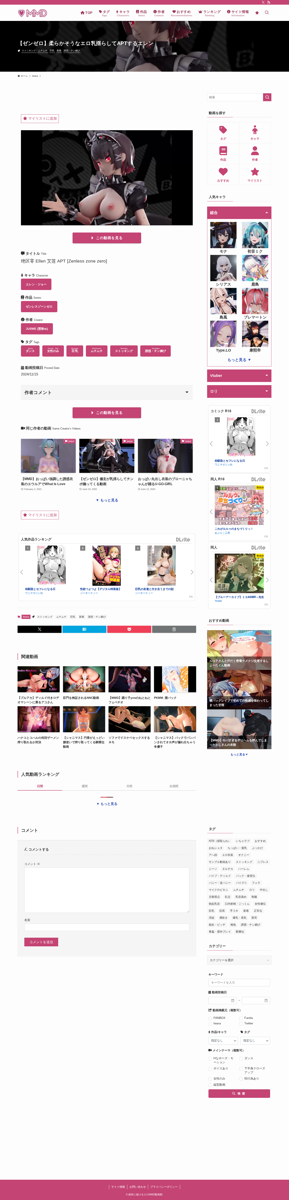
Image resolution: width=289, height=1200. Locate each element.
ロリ (252, 889)
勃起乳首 (214, 903)
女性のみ (219, 1078)
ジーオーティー (89, 593)
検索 (240, 1093)
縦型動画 (219, 1084)
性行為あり (251, 1078)
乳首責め (240, 896)
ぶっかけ (257, 848)
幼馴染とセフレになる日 (40, 589)
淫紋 (211, 917)
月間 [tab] (129, 786)
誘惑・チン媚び (72, 50)
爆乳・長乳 (239, 917)
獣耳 (254, 917)
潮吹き (223, 917)
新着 (59, 50)
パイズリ (241, 882)
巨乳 (52, 50)
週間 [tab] (85, 786)
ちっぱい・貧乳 (237, 848)
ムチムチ (42, 50)
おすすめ (260, 841)
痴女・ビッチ (217, 924)
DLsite (183, 539)
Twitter (248, 1023)
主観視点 (214, 896)
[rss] (268, 2)
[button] (40, 629)
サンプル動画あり (220, 861)
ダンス (248, 1058)
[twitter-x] (263, 2)
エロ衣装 (227, 855)
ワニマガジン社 (34, 593)
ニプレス (262, 861)
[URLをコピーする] (174, 629)
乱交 (227, 896)
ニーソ (213, 868)
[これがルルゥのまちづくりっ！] (241, 505)
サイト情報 (118, 1186)
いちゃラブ (243, 841)
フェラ (256, 882)
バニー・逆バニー (220, 882)
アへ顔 (213, 855)
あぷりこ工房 (222, 532)
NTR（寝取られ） (220, 841)
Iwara (26, 616)
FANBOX (219, 1017)
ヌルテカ (227, 868)
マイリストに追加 (42, 118)
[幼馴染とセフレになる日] (51, 566)
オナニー (243, 855)
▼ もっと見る (107, 500)
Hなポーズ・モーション (223, 1060)
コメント (32, 864)
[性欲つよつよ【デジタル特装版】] (106, 566)
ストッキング (29, 50)
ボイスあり (220, 1068)
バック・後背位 (245, 875)
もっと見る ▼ (239, 360)
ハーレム (243, 868)
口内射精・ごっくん (237, 903)
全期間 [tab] (173, 786)
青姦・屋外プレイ (220, 931)
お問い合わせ (137, 1186)
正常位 (258, 910)
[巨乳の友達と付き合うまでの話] (161, 566)
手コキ (234, 910)
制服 (254, 896)
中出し (264, 889)
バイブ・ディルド (220, 875)
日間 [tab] (40, 786)
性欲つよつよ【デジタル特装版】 (100, 589)
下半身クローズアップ (254, 1070)
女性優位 (260, 903)
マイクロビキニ (218, 889)
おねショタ (216, 848)
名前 (27, 920)
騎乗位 (240, 931)
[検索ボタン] (266, 13)
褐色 (233, 924)
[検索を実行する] (267, 97)
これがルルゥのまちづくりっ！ (234, 529)
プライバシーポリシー (164, 1186)
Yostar (218, 600)
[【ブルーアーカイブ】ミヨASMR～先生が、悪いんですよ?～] (241, 574)
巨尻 (222, 910)
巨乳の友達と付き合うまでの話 (154, 589)
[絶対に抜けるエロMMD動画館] (33, 13)
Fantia (248, 1017)
